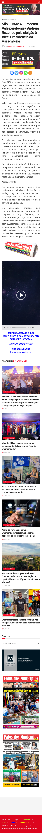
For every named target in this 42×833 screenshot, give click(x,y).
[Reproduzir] (5, 327)
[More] (30, 73)
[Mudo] (33, 327)
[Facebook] (12, 73)
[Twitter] (16, 73)
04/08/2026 (6, 495)
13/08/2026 (6, 408)
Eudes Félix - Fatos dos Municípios (18, 826)
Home (4, 19)
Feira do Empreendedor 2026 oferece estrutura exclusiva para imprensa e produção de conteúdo (19, 489)
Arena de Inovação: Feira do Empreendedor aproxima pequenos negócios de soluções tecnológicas (18, 533)
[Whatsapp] (26, 73)
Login (16, 820)
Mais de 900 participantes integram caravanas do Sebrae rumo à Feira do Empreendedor (19, 446)
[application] (21, 295)
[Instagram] (21, 73)
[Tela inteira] (37, 327)
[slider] (19, 327)
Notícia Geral (11, 19)
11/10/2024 (31, 46)
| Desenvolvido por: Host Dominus (26, 828)
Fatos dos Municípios (16, 46)
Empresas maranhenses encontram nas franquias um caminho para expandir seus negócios (21, 623)
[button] (21, 295)
